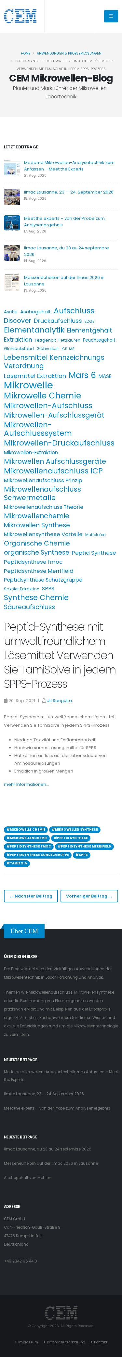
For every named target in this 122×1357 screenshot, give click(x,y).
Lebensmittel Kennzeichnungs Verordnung (54, 361)
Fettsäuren (69, 340)
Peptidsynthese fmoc (33, 562)
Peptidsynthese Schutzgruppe (43, 580)
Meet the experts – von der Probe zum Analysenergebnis (57, 1108)
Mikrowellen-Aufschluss (48, 405)
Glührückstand (19, 348)
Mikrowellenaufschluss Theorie (43, 507)
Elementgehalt (89, 330)
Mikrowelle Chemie (42, 395)
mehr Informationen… (26, 784)
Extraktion (18, 339)
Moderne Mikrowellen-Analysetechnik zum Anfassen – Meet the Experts (69, 165)
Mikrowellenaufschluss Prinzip (43, 480)
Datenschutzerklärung (66, 1342)
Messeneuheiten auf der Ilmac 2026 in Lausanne (51, 1163)
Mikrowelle (28, 385)
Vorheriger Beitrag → (89, 896)
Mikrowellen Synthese (37, 525)
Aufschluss (74, 311)
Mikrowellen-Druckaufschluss (59, 443)
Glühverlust (47, 348)
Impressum (28, 1342)
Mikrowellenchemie (36, 516)
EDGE (89, 321)
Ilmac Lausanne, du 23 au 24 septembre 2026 (47, 1149)
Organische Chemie (37, 543)
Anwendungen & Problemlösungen (69, 53)
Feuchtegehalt (99, 340)
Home (26, 53)
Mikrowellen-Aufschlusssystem (38, 429)
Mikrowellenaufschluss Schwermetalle (42, 493)
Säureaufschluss (29, 607)
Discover (17, 320)
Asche (11, 312)
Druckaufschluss (58, 321)
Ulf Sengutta (59, 700)
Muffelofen (95, 534)
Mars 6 (82, 375)
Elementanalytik (34, 330)
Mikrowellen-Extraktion (31, 452)
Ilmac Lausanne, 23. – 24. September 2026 (69, 192)
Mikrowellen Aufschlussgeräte (55, 461)
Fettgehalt (45, 340)
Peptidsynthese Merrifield (39, 571)
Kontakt (100, 1342)
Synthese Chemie (36, 597)
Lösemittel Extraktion (35, 376)
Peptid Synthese (94, 553)
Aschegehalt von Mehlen (27, 1177)
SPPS (48, 588)
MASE (105, 376)
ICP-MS (68, 348)
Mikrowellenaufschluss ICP (53, 471)
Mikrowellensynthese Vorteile (43, 534)
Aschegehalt (35, 311)
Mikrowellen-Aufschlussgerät (54, 415)
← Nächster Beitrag (30, 896)
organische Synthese (36, 552)
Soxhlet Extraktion (21, 589)
